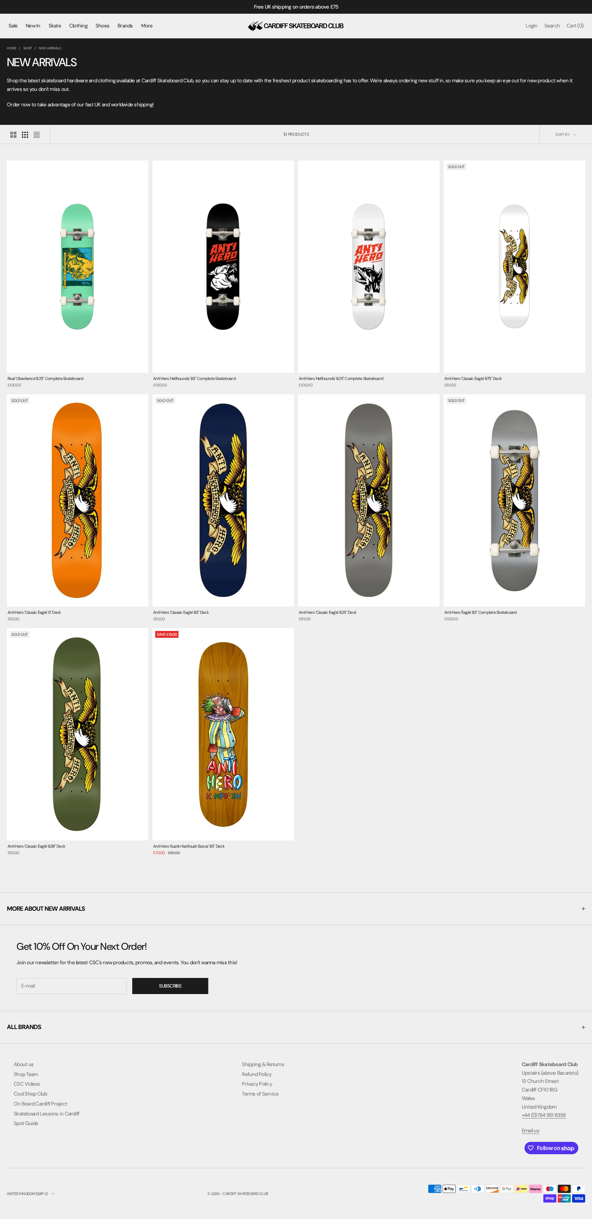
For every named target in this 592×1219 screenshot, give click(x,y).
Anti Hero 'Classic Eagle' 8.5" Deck (181, 612)
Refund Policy (256, 1074)
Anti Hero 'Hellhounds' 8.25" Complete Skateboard (341, 378)
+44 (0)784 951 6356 (544, 1115)
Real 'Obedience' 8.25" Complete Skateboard (46, 378)
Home (11, 48)
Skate (55, 25)
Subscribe (170, 986)
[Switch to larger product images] (13, 135)
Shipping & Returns (263, 1064)
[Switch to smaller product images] (25, 135)
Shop (27, 48)
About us (24, 1064)
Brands (125, 25)
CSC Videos (27, 1083)
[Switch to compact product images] (37, 135)
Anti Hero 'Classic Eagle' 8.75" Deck (473, 378)
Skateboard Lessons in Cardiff (46, 1113)
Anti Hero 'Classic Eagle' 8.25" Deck (327, 612)
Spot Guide (26, 1123)
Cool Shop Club (30, 1093)
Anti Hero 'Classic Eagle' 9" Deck (34, 612)
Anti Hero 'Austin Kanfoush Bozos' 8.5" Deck (188, 846)
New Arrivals (50, 48)
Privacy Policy (257, 1083)
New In (33, 25)
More (147, 25)
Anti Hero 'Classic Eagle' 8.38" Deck (36, 846)
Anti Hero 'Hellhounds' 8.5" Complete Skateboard (194, 378)
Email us (530, 1130)
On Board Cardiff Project (40, 1103)
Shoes (102, 25)
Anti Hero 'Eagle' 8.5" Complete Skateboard (480, 612)
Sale (13, 25)
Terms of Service (260, 1093)
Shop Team (26, 1074)
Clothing (78, 25)
